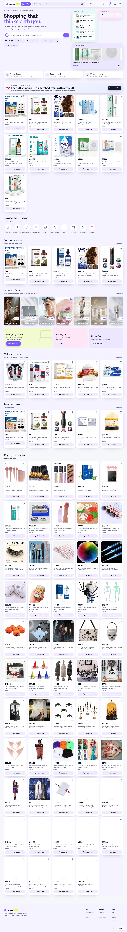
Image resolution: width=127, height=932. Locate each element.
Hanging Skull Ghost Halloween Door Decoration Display (38, 806)
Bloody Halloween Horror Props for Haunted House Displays (111, 766)
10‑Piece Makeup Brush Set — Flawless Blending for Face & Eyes (38, 489)
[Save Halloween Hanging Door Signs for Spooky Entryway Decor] (120, 661)
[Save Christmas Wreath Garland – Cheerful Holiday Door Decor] (120, 819)
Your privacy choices (117, 915)
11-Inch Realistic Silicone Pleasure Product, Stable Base (62, 529)
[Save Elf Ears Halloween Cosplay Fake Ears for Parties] (24, 740)
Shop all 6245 (113, 88)
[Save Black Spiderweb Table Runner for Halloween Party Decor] (96, 661)
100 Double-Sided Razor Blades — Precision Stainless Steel (38, 529)
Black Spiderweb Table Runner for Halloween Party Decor (87, 687)
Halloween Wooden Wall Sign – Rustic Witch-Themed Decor (86, 647)
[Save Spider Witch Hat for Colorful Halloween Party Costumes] (48, 661)
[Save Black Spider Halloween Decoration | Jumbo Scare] (96, 582)
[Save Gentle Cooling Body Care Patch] (24, 96)
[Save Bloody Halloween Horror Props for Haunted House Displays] (120, 740)
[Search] (82, 4)
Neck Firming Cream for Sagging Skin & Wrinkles (87, 438)
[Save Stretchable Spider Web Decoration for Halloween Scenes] (72, 740)
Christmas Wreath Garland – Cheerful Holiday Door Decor (110, 845)
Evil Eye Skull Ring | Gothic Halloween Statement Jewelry (37, 885)
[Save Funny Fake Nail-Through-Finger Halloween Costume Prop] (72, 779)
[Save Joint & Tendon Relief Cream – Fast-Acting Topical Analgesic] (96, 362)
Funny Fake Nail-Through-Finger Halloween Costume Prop (62, 806)
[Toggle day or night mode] (104, 4)
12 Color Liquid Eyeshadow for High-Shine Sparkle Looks (63, 489)
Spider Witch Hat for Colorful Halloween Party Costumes (37, 687)
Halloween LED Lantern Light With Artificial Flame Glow (14, 726)
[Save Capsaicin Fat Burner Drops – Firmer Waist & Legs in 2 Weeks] (24, 136)
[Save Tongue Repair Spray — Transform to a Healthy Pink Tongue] (120, 96)
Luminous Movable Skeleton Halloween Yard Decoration (109, 608)
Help (113, 912)
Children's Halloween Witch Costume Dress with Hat (12, 806)
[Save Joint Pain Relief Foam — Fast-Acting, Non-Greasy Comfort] (48, 362)
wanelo (14, 4)
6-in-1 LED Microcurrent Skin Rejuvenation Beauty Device (110, 274)
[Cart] (120, 4)
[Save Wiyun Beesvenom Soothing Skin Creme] (120, 412)
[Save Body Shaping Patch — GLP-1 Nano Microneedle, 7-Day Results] (24, 175)
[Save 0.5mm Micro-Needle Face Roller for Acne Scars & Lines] (24, 503)
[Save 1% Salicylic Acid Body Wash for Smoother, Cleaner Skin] (96, 463)
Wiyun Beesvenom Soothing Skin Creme (111, 438)
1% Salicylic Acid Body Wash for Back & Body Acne (62, 608)
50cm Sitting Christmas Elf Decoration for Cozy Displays (13, 885)
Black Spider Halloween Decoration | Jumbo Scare (87, 608)
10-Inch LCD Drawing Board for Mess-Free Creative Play (110, 489)
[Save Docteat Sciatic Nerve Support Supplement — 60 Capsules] (72, 362)
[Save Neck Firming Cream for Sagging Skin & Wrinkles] (96, 412)
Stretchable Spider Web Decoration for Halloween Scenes (63, 766)
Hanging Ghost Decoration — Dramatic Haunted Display (37, 726)
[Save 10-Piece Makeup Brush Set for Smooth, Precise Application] (120, 503)
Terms (116, 928)
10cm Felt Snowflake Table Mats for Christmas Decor (87, 529)
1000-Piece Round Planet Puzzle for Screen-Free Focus (88, 568)
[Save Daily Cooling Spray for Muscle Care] (48, 136)
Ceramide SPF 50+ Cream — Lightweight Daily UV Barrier (85, 123)
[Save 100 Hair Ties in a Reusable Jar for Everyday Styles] (48, 582)
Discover (60, 343)
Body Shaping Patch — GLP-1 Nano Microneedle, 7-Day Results (15, 202)
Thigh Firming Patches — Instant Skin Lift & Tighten (111, 162)
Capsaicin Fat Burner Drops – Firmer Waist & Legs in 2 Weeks (13, 162)
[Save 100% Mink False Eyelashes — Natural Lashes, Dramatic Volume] (24, 542)
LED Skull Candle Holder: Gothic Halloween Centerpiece (86, 726)
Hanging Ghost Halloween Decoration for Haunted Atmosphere (60, 687)
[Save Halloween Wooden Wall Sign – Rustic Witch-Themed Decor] (96, 621)
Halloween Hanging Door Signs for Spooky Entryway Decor (111, 687)
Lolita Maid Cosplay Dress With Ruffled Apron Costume (86, 885)
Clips (91, 4)
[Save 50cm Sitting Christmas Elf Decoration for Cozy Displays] (24, 858)
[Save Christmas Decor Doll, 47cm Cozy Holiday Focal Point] (96, 819)
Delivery (114, 917)
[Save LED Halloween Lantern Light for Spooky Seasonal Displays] (120, 700)
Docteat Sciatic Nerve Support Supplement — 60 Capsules (61, 388)
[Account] (115, 4)
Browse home (97, 343)
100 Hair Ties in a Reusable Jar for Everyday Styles (38, 608)
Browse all (88, 915)
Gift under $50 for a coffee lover (14, 41)
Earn (97, 4)
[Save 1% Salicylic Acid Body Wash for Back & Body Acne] (72, 582)
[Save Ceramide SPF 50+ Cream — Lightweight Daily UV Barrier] (96, 96)
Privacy (112, 928)
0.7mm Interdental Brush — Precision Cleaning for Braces (110, 568)
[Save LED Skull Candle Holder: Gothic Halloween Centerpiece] (96, 700)
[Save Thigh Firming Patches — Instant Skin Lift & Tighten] (120, 136)
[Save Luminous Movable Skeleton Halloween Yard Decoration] (120, 582)
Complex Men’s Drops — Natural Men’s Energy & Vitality (62, 274)
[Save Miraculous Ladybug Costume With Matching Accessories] (72, 819)
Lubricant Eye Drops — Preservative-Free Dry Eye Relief (62, 162)
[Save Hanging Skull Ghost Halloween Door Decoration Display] (48, 779)
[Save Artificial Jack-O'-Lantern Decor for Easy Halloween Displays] (24, 621)
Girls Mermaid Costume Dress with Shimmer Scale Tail (87, 766)
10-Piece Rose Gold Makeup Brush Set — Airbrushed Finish (63, 568)
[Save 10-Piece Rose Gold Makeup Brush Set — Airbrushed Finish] (72, 542)
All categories (89, 912)
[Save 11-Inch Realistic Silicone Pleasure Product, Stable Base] (72, 503)
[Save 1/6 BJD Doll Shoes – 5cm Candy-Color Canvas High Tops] (24, 582)
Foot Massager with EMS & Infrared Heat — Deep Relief (15, 388)
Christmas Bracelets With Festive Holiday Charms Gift (38, 845)
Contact (101, 915)
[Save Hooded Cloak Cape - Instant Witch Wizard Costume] (72, 621)
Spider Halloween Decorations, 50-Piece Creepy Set (63, 726)
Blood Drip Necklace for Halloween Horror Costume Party (14, 687)
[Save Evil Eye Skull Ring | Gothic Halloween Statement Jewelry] (48, 858)
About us (101, 912)
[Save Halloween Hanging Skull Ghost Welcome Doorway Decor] (48, 740)
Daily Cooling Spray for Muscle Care (37, 162)
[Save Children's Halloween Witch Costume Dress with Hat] (24, 779)
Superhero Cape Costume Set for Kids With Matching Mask (62, 885)
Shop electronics (13, 343)
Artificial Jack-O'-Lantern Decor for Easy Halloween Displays (15, 647)
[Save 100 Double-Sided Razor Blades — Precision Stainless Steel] (48, 503)
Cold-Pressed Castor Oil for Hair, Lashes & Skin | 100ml (38, 123)
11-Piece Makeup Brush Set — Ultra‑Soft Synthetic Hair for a (13, 489)
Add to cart (16, 128)
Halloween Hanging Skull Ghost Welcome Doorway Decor (38, 766)
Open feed (119, 293)
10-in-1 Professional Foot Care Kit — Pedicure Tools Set (39, 568)
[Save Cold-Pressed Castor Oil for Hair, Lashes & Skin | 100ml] (48, 96)
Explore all (119, 243)
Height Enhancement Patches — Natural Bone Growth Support (86, 162)
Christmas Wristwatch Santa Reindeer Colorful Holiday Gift (86, 806)
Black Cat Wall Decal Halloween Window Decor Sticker (110, 806)
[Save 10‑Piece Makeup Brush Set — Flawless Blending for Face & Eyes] (48, 463)
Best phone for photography (50, 41)
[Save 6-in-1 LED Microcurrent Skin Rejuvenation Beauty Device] (120, 248)
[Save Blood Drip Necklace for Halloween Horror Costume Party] (24, 661)
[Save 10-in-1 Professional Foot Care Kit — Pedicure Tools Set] (48, 542)
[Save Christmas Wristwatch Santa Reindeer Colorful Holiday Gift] (96, 779)
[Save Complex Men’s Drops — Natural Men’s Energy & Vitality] (72, 248)
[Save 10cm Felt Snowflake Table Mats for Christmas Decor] (96, 503)
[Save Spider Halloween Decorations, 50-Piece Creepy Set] (72, 700)
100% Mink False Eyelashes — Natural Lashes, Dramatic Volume (14, 568)
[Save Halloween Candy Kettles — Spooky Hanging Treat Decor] (120, 621)
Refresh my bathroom (11, 45)
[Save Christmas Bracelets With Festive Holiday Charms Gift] (48, 819)
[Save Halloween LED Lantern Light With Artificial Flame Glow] (24, 700)
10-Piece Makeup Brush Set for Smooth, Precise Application (110, 529)
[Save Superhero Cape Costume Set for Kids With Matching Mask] (72, 858)
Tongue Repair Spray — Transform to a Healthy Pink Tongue (111, 123)
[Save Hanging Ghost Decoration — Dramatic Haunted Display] (48, 700)
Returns (114, 920)
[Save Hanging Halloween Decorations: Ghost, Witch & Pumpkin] (48, 621)
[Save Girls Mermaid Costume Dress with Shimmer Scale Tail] (96, 740)
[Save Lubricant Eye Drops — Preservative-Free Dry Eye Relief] (72, 136)
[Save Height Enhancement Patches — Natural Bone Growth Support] (96, 136)
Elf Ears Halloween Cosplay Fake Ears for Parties (14, 766)
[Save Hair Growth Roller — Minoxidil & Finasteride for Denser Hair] (72, 96)
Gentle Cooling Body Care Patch (14, 122)
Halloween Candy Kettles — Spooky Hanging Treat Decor (112, 647)
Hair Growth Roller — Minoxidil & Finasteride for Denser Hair (62, 123)
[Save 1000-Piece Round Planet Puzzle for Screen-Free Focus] (96, 542)
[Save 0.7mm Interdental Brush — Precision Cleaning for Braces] (120, 542)
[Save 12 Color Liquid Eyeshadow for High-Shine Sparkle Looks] (72, 463)
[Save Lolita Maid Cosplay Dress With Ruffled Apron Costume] (96, 858)
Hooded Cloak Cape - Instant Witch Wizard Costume (63, 647)
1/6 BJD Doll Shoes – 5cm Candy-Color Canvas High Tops (14, 608)
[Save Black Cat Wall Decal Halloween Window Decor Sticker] (120, 779)
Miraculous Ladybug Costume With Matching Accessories (63, 845)
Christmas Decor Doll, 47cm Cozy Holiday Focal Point (87, 845)
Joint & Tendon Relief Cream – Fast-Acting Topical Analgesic (88, 388)
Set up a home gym (32, 41)
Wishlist (88, 917)
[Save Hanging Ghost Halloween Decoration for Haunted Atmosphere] (72, 661)
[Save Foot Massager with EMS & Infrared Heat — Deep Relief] (24, 362)
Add (119, 65)
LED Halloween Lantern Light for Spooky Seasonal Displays (111, 726)
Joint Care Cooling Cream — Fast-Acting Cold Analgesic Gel (111, 388)
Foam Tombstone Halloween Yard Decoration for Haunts (14, 845)
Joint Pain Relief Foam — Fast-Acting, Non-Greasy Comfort (37, 388)
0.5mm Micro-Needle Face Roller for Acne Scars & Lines (15, 529)
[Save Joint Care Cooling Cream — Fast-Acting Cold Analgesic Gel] (120, 362)
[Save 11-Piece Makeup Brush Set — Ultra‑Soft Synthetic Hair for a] (24, 463)
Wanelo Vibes (102, 917)
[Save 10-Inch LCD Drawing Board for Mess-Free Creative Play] (120, 463)
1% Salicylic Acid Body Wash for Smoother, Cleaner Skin (86, 489)
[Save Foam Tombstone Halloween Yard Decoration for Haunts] (24, 819)
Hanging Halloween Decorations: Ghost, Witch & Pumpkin (38, 647)
